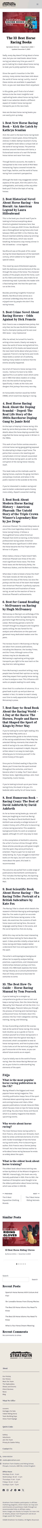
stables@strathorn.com (11, 1460)
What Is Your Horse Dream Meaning (19, 1325)
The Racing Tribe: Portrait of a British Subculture (21, 896)
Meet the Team (8, 1381)
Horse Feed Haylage (10, 1419)
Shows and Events (9, 1387)
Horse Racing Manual (18, 989)
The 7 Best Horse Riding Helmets (32, 1197)
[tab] (16, 1264)
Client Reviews (8, 1389)
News (5, 1392)
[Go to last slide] (6, 1242)
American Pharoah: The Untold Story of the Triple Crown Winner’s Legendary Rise (20, 512)
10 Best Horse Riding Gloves (20, 1250)
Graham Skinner (13, 47)
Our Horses (7, 1379)
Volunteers (6, 1437)
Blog (4, 1394)
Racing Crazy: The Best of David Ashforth (20, 803)
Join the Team (8, 1440)
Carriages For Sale (9, 1411)
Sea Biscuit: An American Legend (21, 206)
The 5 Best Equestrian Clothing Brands (11, 1198)
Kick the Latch (23, 126)
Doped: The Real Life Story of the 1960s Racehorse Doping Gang (20, 416)
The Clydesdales (9, 1384)
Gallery (5, 1435)
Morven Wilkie (11, 1254)
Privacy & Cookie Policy (11, 1442)
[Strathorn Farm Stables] (9, 4)
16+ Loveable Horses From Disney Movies (22, 1301)
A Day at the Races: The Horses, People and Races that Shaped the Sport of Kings (20, 720)
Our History (7, 1376)
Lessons (6, 1408)
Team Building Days (10, 1416)
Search (5, 1276)
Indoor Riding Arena (10, 1414)
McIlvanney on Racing (20, 605)
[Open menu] (37, 4)
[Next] (36, 1242)
